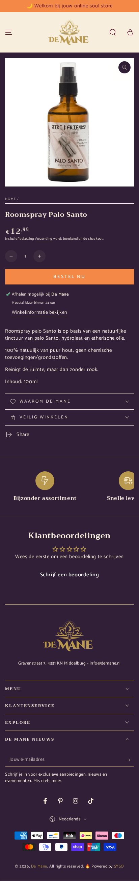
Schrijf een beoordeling (69, 574)
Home (10, 199)
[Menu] (9, 32)
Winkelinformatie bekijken (39, 312)
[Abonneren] (130, 759)
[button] (112, 32)
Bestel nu (69, 277)
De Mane (39, 866)
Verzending (43, 238)
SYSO (119, 866)
